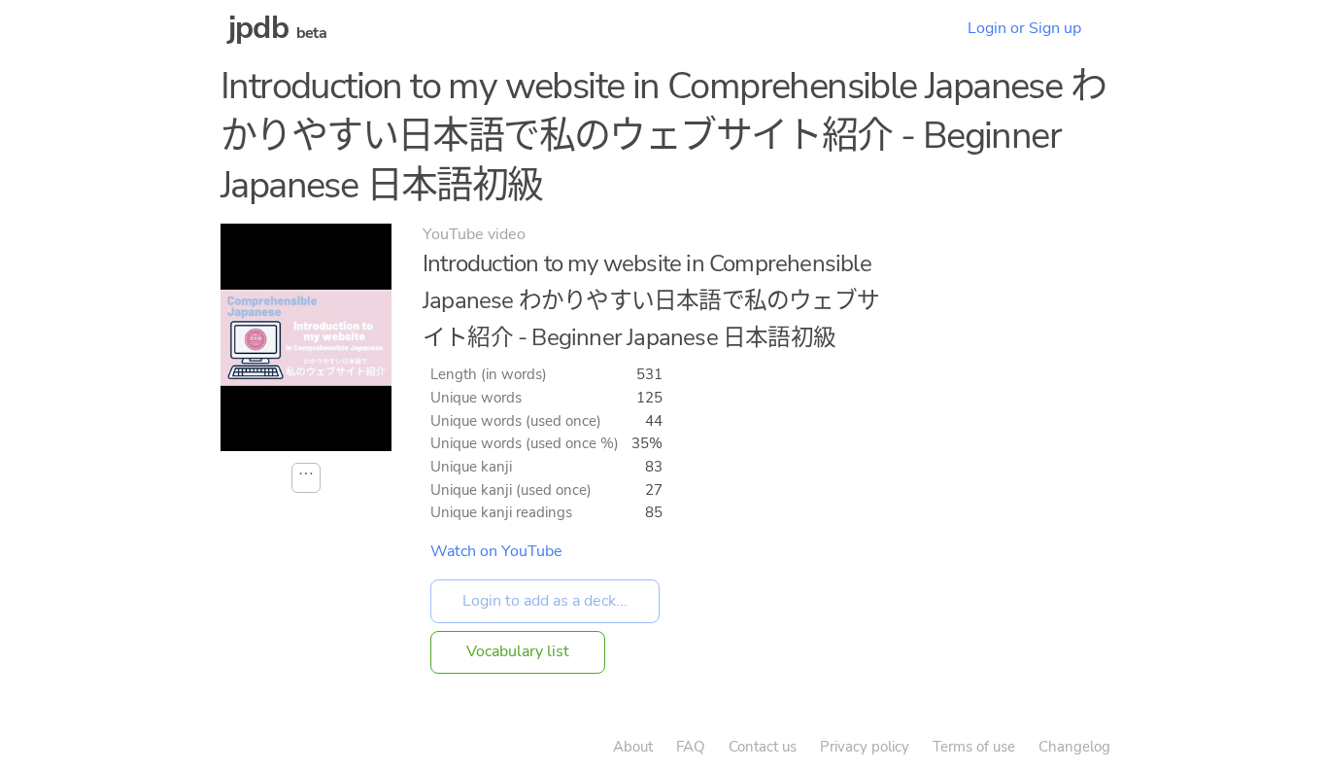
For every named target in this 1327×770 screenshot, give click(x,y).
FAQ (690, 746)
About (633, 746)
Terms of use (974, 746)
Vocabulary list (517, 651)
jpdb (258, 28)
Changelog (1074, 746)
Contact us (763, 746)
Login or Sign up (1024, 28)
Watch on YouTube (496, 551)
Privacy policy (864, 746)
